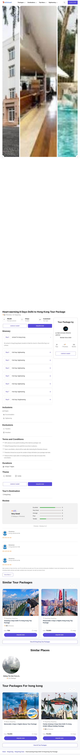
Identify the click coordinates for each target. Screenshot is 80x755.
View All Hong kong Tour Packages (40, 641)
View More (7, 574)
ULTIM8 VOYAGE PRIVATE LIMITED (63, 334)
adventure (8, 476)
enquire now (40, 325)
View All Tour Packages (40, 745)
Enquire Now (21, 634)
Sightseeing (52, 2)
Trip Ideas (42, 2)
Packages (21, 2)
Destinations (31, 2)
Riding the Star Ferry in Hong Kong (11, 676)
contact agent (15, 325)
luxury (19, 476)
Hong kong (17, 315)
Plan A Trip (72, 2)
